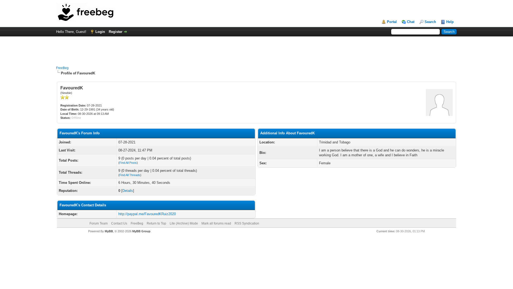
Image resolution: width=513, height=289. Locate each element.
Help (450, 22)
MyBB (109, 231)
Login (100, 32)
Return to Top (156, 223)
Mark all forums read (216, 223)
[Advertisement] (256, 48)
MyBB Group (141, 231)
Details (127, 191)
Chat (410, 22)
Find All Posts (128, 162)
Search (430, 22)
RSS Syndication (247, 223)
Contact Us (119, 223)
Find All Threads (129, 175)
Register (115, 32)
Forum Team (99, 223)
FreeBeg (62, 68)
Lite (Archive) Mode (184, 223)
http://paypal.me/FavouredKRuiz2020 (147, 214)
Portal (392, 22)
